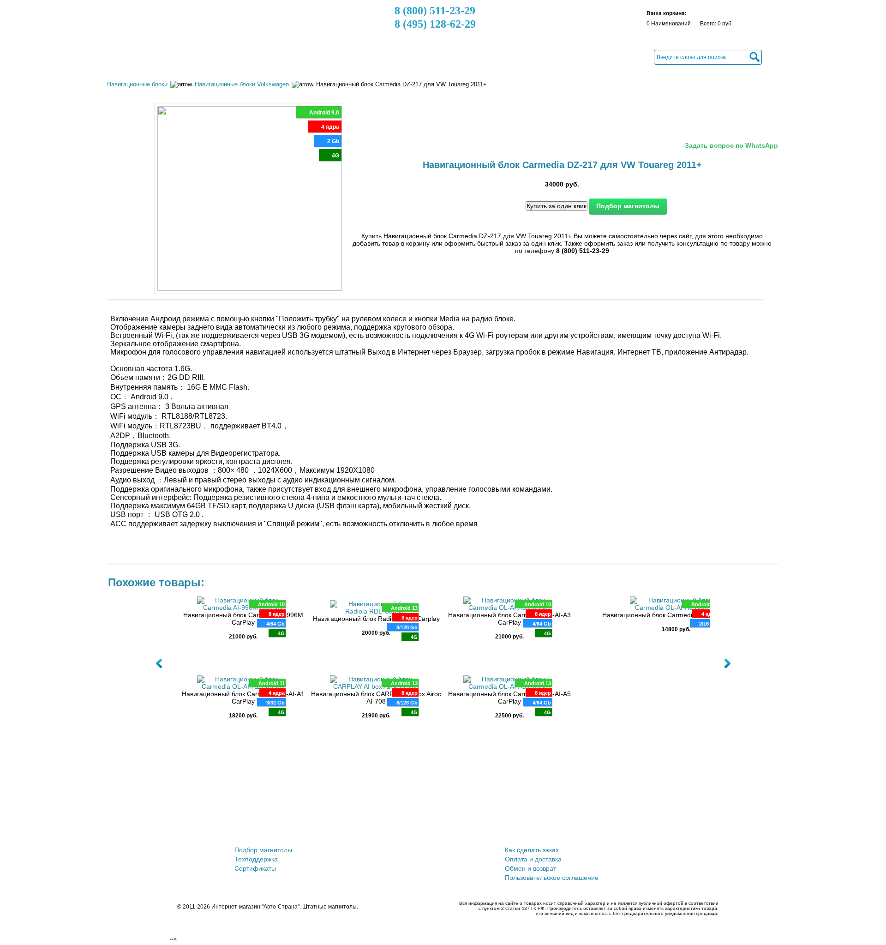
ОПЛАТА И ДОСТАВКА (265, 56)
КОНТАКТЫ (425, 56)
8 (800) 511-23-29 (435, 11)
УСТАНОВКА (374, 56)
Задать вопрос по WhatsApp (731, 145)
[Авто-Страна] (163, 25)
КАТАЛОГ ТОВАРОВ (146, 56)
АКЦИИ (203, 56)
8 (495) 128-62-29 (435, 24)
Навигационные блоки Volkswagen (242, 84)
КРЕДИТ (328, 56)
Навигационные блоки (137, 84)
